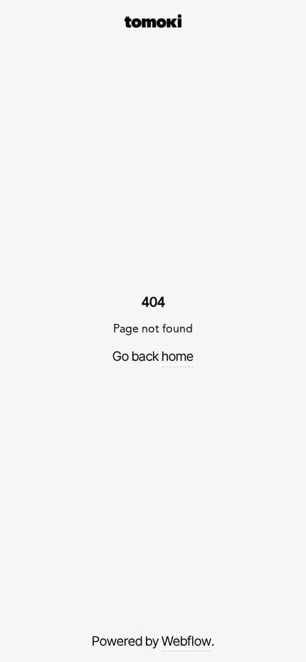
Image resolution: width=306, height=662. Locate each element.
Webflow (186, 641)
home (178, 356)
